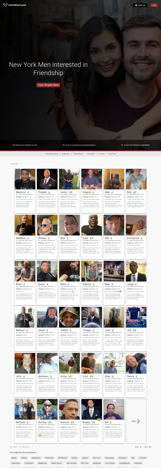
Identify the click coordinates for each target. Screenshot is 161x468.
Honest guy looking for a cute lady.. (136, 199)
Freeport (85, 458)
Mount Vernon (56, 463)
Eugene (87, 192)
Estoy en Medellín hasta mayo (92, 383)
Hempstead (109, 458)
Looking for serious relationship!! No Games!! (136, 383)
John (108, 330)
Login (154, 5)
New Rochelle (71, 463)
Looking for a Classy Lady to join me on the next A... (69, 337)
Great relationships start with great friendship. (47, 199)
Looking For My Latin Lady (113, 337)
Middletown (42, 463)
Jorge (130, 284)
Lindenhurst (16, 463)
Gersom (64, 422)
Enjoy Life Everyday (111, 245)
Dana (85, 238)
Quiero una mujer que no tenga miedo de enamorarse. (69, 245)
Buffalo (74, 458)
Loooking (41, 383)
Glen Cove (96, 458)
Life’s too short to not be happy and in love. (114, 199)
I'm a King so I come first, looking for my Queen (92, 245)
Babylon (24, 458)
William (42, 238)
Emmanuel (133, 238)
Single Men (66, 154)
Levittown (142, 458)
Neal (107, 284)
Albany (14, 458)
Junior (63, 192)
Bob (129, 192)
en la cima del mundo (133, 337)
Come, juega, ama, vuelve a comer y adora (25, 199)
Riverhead (138, 463)
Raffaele (20, 422)
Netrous (20, 330)
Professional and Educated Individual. (69, 429)
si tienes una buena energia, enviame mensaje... (92, 199)
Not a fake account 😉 (67, 291)
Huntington (122, 458)
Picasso (42, 192)
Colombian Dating (51, 154)
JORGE (64, 330)
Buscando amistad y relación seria (69, 383)
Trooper (87, 330)
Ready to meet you (43, 337)
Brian (19, 284)
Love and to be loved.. (133, 245)
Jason (41, 330)
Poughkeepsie (124, 463)
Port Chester (110, 463)
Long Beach (29, 463)
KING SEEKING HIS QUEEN (91, 291)
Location (102, 154)
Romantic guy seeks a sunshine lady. (92, 337)
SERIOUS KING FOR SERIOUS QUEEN (47, 429)
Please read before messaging (25, 383)
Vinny (63, 376)
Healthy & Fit (20, 291)
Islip (132, 458)
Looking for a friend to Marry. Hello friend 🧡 (25, 337)
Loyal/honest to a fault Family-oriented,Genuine (92, 429)
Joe (129, 330)
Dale (107, 192)
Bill (106, 422)
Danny (130, 376)
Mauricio (21, 192)
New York (84, 463)
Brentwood (49, 458)
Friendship (91, 154)
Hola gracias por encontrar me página (25, 429)
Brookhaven (62, 458)
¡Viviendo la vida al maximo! (69, 199)
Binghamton (36, 458)
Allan (108, 376)
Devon (41, 284)
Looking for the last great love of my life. (47, 245)
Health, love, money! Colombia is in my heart (114, 383)
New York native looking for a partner (25, 245)
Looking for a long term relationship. (136, 291)
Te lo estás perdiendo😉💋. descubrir (114, 291)
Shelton (87, 284)
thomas (42, 422)
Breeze (86, 422)
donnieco (43, 376)
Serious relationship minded (113, 429)
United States (78, 154)
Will (107, 238)
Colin (85, 376)
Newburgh (96, 463)
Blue (62, 238)
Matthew (21, 238)
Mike (63, 284)
